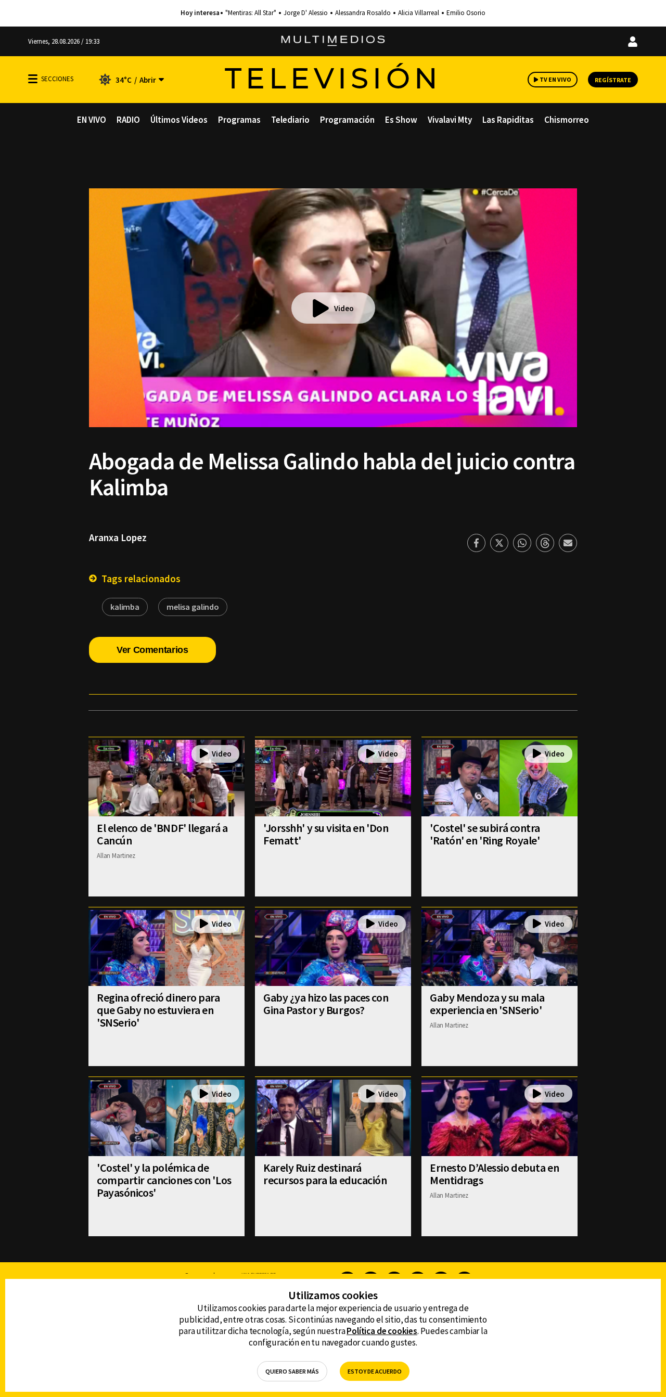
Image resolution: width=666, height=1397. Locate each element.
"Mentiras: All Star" (250, 13)
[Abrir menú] (32, 78)
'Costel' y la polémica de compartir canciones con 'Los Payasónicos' (164, 1180)
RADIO (128, 119)
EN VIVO (91, 119)
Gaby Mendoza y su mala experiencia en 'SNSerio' (487, 1003)
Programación (347, 119)
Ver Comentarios (152, 650)
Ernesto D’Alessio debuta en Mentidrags (494, 1173)
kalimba (124, 606)
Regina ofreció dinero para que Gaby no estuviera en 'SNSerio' (158, 1010)
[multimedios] (333, 41)
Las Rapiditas (508, 119)
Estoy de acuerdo (375, 1371)
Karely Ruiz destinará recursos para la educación (325, 1173)
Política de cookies (382, 1331)
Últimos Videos (179, 119)
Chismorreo (566, 119)
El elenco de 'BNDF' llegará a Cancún (162, 834)
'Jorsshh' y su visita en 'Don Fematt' (325, 834)
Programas (239, 119)
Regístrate (613, 80)
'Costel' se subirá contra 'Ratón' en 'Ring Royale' (485, 834)
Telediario (290, 119)
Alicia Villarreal (418, 13)
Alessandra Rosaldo (363, 13)
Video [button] (344, 308)
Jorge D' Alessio (306, 13)
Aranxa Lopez (118, 537)
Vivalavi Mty (450, 119)
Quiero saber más (292, 1371)
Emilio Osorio (465, 13)
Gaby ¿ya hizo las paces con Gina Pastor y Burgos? (325, 1003)
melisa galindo (192, 606)
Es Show (401, 119)
